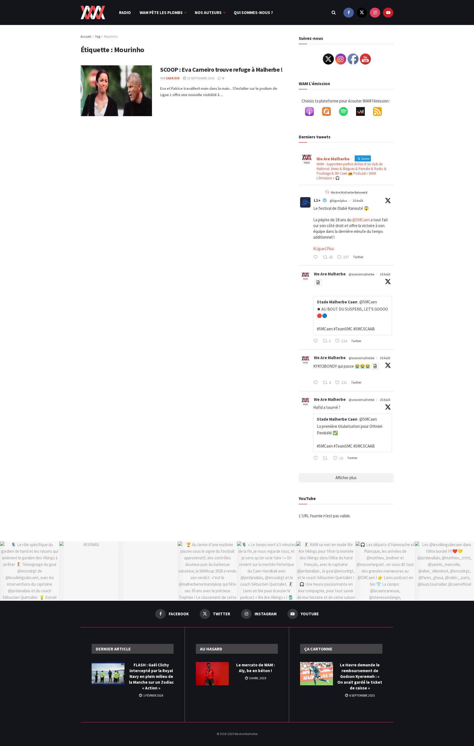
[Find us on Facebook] (348, 12)
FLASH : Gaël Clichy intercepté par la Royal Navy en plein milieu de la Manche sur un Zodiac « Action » (151, 676)
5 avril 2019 (257, 678)
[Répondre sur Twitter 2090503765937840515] (316, 458)
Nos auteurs (208, 12)
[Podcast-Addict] (329, 112)
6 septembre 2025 (362, 695)
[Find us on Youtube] (388, 12)
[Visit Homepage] (93, 12)
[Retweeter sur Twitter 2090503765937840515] (326, 458)
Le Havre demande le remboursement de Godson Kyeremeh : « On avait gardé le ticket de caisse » (359, 676)
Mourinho (110, 36)
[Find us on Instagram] (375, 12)
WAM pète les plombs (161, 12)
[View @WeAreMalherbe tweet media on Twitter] (318, 282)
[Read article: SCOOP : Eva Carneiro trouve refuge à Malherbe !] (116, 90)
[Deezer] (363, 112)
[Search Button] (334, 12)
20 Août (358, 201)
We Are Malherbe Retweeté (349, 192)
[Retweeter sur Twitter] (327, 192)
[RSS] (380, 112)
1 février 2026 (153, 695)
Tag (97, 36)
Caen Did (173, 78)
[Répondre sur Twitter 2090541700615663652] (316, 341)
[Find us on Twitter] (362, 12)
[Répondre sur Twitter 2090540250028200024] (316, 257)
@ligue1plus (338, 201)
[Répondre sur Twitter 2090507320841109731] (316, 383)
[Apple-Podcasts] (312, 112)
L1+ (317, 200)
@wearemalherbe (361, 274)
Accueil (86, 36)
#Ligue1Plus (323, 248)
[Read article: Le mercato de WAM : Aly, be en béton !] (212, 674)
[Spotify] (346, 112)
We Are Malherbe (330, 273)
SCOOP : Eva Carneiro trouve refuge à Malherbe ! (221, 69)
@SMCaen (361, 219)
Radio (125, 12)
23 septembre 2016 (200, 78)
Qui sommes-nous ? (253, 12)
